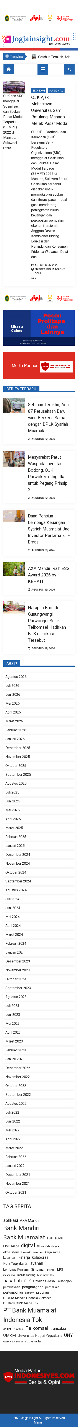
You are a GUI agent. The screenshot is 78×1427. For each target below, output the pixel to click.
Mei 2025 (12, 810)
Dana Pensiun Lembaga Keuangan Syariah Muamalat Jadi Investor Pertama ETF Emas (49, 529)
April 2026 (13, 712)
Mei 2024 (12, 917)
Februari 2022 (15, 1157)
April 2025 (13, 819)
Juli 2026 (12, 685)
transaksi (58, 1329)
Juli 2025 (12, 792)
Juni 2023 (12, 1014)
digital (28, 1245)
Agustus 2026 (16, 676)
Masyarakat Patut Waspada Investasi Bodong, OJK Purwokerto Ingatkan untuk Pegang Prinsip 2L (48, 473)
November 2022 (17, 1077)
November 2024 (17, 863)
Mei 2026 (12, 703)
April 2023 (13, 1032)
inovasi (25, 1252)
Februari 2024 (15, 943)
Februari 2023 (15, 1050)
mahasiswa (9, 1275)
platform (29, 1293)
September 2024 (18, 881)
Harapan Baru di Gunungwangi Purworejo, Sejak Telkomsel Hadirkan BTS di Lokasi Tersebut (47, 624)
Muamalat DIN (45, 1275)
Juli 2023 (12, 1005)
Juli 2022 (12, 1112)
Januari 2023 (15, 1059)
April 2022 (13, 1139)
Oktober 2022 (15, 1085)
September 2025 (18, 774)
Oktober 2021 (15, 1192)
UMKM (9, 1335)
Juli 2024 (12, 899)
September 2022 (18, 1094)
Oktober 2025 (15, 765)
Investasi (37, 1252)
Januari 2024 (15, 952)
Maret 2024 (14, 934)
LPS (60, 1269)
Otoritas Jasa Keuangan (52, 1281)
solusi (7, 1329)
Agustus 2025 (16, 783)
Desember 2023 (17, 961)
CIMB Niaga (11, 1246)
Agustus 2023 (16, 997)
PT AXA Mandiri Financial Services (27, 1298)
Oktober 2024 (15, 872)
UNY (68, 1335)
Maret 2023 (14, 1041)
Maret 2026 (14, 721)
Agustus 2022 (16, 1103)
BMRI (50, 1238)
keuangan (9, 1257)
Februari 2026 (15, 730)
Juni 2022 (12, 1121)
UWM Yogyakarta (13, 1342)
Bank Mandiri (21, 1228)
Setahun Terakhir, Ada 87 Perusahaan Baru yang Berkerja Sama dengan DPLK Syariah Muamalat (48, 418)
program (43, 1292)
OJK (27, 1281)
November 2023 (17, 970)
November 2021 (17, 1183)
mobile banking (26, 1275)
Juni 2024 (12, 908)
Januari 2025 (15, 845)
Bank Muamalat (24, 1237)
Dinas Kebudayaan (48, 1246)
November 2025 (17, 756)
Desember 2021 (17, 1174)
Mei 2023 (12, 1023)
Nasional (56, 90)
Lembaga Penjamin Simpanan (24, 1269)
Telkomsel (37, 1328)
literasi (51, 1270)
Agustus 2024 (16, 890)
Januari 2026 (15, 739)
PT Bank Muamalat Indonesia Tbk (30, 1315)
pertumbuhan (13, 1292)
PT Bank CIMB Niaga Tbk (20, 1303)
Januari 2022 (15, 1165)
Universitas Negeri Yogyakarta (40, 1335)
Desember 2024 (17, 854)
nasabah (12, 1280)
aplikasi (10, 1220)
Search (69, 69)
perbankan (52, 1287)
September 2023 (18, 988)
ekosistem (11, 1252)
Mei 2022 (12, 1130)
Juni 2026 (12, 694)
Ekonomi (39, 90)
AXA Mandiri (30, 1220)
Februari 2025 (15, 837)
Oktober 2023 (15, 979)
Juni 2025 (12, 801)
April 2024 (13, 925)
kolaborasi (40, 1257)
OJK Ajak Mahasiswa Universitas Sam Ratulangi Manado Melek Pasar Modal (49, 110)
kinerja (24, 1257)
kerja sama (52, 1252)
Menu (38, 1422)
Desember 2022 (17, 1068)
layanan (36, 1263)
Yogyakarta (33, 1341)
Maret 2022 (14, 1148)
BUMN (59, 1238)
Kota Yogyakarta (15, 1263)
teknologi (18, 1329)
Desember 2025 (17, 748)
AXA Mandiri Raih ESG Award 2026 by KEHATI (49, 575)
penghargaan (32, 1287)
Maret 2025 (14, 828)
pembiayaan (11, 1287)
